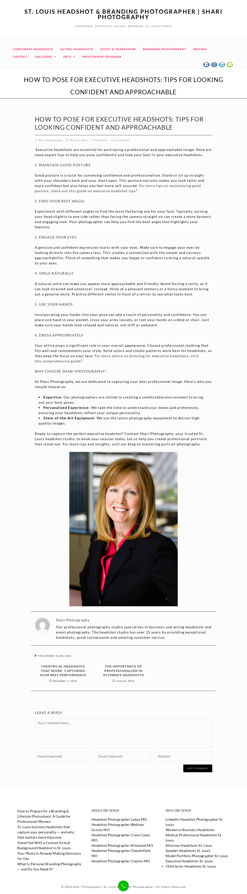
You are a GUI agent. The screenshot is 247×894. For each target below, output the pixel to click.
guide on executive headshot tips (106, 191)
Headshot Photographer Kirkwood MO (122, 845)
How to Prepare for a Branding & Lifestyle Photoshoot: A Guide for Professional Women (44, 816)
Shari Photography (50, 140)
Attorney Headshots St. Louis (189, 845)
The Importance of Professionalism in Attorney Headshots (123, 670)
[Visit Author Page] (42, 625)
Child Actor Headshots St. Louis (191, 866)
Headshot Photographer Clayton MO (120, 861)
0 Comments (122, 140)
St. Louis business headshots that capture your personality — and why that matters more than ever (45, 832)
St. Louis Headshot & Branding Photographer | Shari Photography (123, 14)
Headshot (101, 140)
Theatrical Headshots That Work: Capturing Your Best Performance (63, 670)
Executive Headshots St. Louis (189, 861)
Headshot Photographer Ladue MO (119, 819)
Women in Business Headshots (190, 830)
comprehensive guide (62, 361)
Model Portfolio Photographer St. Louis (197, 856)
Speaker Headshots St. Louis (188, 850)
